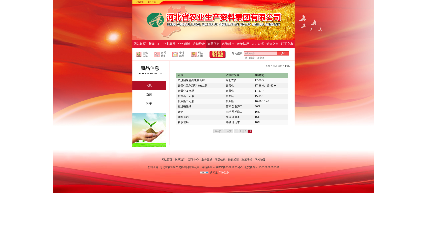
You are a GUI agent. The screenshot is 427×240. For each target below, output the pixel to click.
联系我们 (163, 54)
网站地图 (200, 54)
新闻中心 (155, 44)
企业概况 (169, 44)
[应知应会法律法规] (221, 57)
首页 (268, 65)
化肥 (149, 85)
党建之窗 (272, 44)
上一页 (228, 131)
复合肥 (260, 57)
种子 (149, 103)
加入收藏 (152, 2)
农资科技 (228, 44)
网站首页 (140, 44)
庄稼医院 (145, 54)
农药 (149, 94)
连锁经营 (199, 44)
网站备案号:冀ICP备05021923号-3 (222, 167)
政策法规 (243, 44)
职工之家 (287, 44)
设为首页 (140, 2)
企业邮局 (181, 54)
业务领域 (184, 44)
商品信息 (213, 44)
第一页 (218, 131)
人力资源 (258, 44)
